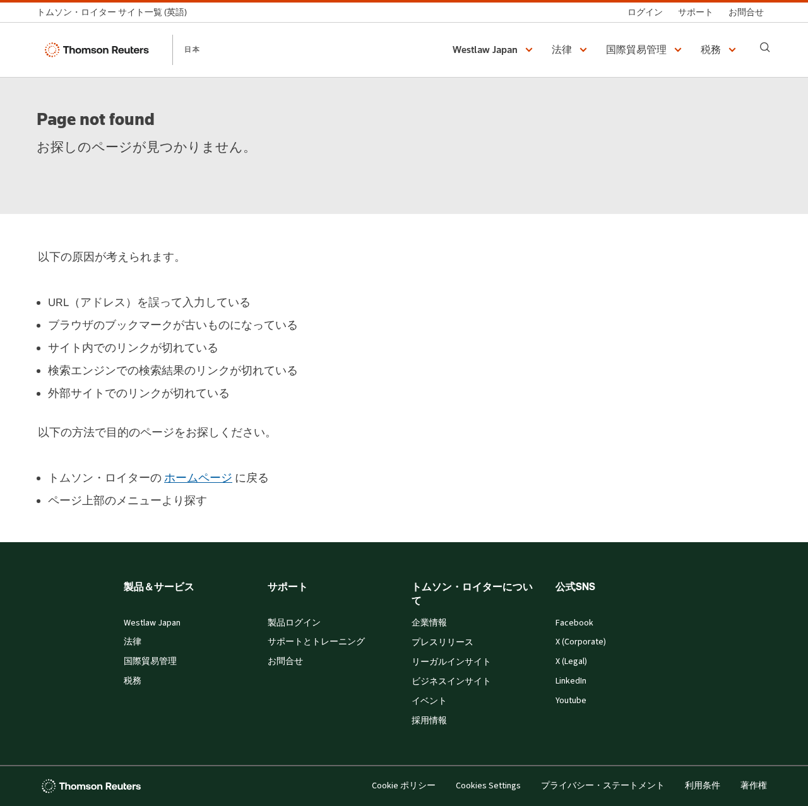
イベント (429, 701)
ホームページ (198, 478)
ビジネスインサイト (451, 681)
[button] (494, 50)
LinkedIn (571, 681)
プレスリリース (442, 642)
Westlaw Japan (152, 623)
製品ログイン (294, 623)
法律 (132, 642)
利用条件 (702, 785)
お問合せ (285, 661)
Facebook (574, 623)
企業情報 (429, 623)
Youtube (571, 700)
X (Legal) (571, 661)
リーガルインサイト (451, 662)
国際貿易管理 (150, 661)
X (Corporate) (581, 642)
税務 (132, 681)
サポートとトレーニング (316, 642)
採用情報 (429, 720)
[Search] (765, 47)
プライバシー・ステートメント (603, 785)
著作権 (753, 785)
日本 (192, 49)
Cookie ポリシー (404, 785)
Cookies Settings (488, 785)
